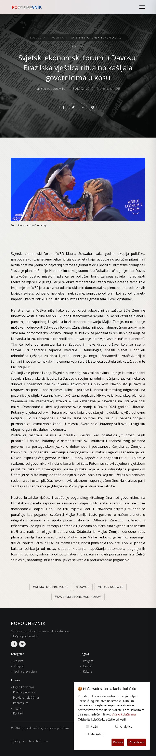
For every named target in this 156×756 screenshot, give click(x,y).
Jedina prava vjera (25, 671)
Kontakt (18, 713)
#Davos (83, 587)
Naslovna (37, 37)
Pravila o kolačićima (26, 697)
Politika (57, 37)
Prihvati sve (136, 742)
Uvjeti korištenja (23, 687)
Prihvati (118, 742)
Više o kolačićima (124, 714)
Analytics (126, 726)
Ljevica (87, 666)
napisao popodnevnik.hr (51, 89)
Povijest (19, 666)
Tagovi (17, 708)
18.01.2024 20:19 (82, 89)
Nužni (94, 726)
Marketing (97, 734)
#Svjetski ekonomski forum (78, 597)
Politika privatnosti (25, 692)
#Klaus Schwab (110, 587)
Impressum (20, 703)
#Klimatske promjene (50, 587)
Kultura (87, 671)
